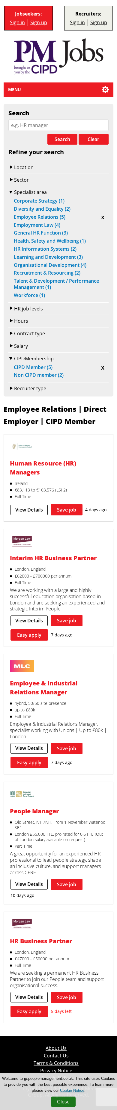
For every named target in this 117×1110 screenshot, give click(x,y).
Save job (66, 509)
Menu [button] (14, 89)
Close (63, 1101)
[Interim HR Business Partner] (22, 542)
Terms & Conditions (56, 1063)
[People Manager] (22, 794)
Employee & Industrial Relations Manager (43, 687)
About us (56, 1048)
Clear (93, 139)
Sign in (17, 22)
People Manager (34, 811)
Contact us (56, 1056)
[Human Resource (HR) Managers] (22, 447)
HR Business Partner (41, 941)
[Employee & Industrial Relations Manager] (22, 667)
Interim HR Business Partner (53, 558)
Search (62, 139)
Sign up (38, 22)
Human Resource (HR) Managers (43, 467)
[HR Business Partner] (22, 924)
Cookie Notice (72, 1090)
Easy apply (29, 635)
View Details (29, 509)
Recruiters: (88, 14)
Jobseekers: (28, 14)
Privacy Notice (56, 1071)
